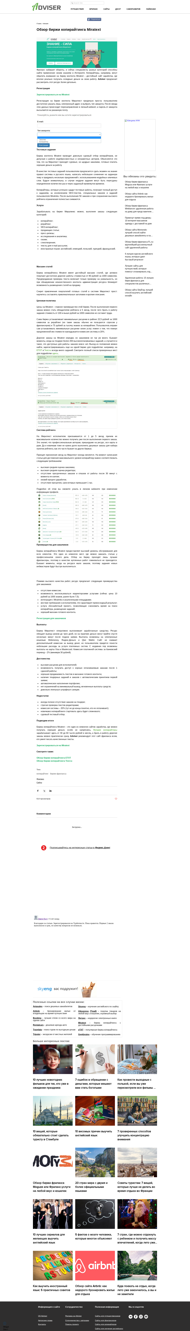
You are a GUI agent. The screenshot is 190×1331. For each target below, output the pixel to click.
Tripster (36, 1028)
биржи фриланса (58, 769)
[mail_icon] (146, 1310)
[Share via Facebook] (38, 786)
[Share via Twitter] (44, 786)
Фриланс (40, 775)
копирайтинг (42, 769)
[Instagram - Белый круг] (141, 1310)
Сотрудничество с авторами (77, 1314)
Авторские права (45, 1314)
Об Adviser (42, 1310)
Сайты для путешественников (107, 1310)
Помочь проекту (72, 1318)
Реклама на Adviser (73, 1310)
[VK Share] (107, 19)
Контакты (42, 1318)
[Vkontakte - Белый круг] (130, 1310)
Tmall (93, 1005)
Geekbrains (83, 1028)
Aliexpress (83, 1005)
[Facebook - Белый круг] (136, 1310)
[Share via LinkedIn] (50, 786)
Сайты (39, 778)
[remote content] (77, 258)
